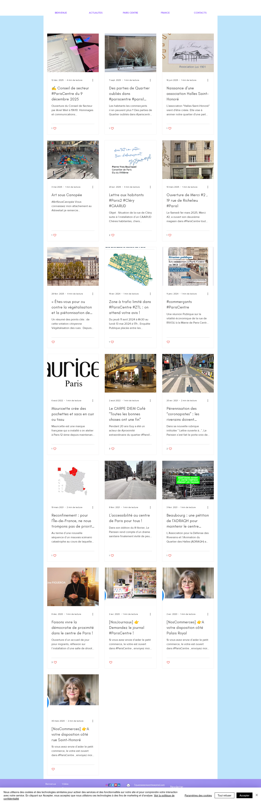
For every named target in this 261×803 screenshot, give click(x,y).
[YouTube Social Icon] (115, 785)
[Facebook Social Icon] (109, 785)
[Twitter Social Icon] (112, 785)
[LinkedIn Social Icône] (118, 785)
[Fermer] (257, 795)
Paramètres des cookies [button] (198, 795)
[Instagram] (106, 785)
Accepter (244, 795)
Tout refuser (224, 795)
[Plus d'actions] (94, 80)
